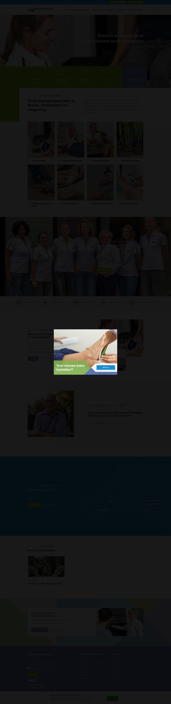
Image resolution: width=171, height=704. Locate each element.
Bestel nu (106, 367)
